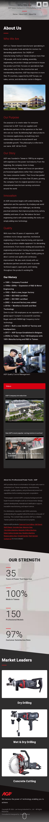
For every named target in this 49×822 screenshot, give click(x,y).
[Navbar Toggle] (45, 4)
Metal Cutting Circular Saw (13, 533)
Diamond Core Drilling (26, 524)
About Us (32, 14)
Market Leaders (17, 660)
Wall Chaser (8, 527)
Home (15, 14)
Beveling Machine (28, 533)
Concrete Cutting (24, 781)
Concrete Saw (17, 527)
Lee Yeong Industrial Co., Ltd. (25, 809)
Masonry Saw (27, 527)
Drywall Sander (23, 536)
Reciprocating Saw (10, 536)
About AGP (23, 14)
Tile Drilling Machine (11, 530)
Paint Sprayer (33, 536)
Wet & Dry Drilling (24, 742)
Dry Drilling (25, 702)
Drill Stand (38, 524)
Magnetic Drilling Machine (27, 530)
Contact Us (7, 539)
